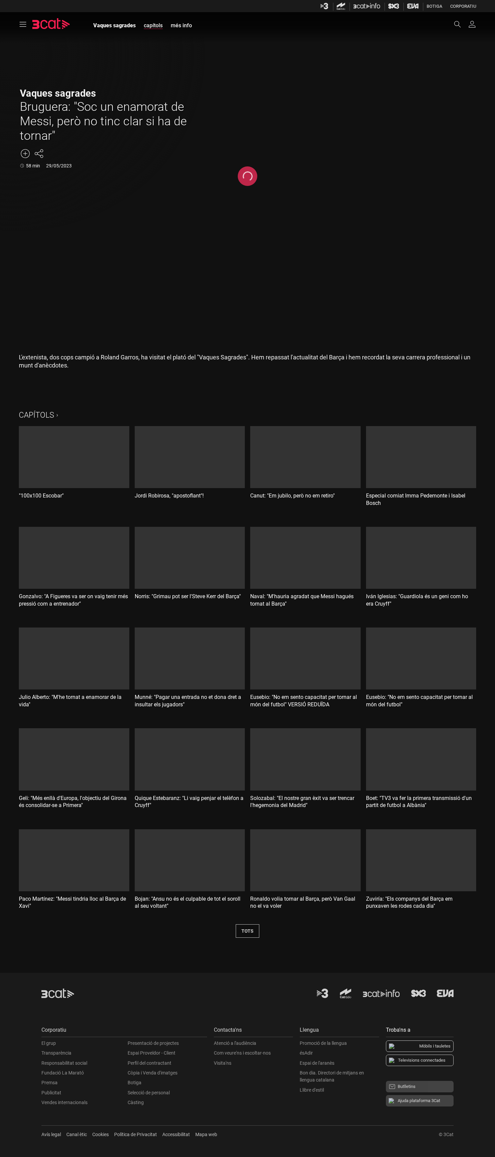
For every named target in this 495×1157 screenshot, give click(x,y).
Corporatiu (463, 6)
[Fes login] (472, 24)
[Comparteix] (38, 153)
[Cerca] (460, 24)
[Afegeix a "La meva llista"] (25, 153)
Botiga (434, 6)
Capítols (36, 415)
